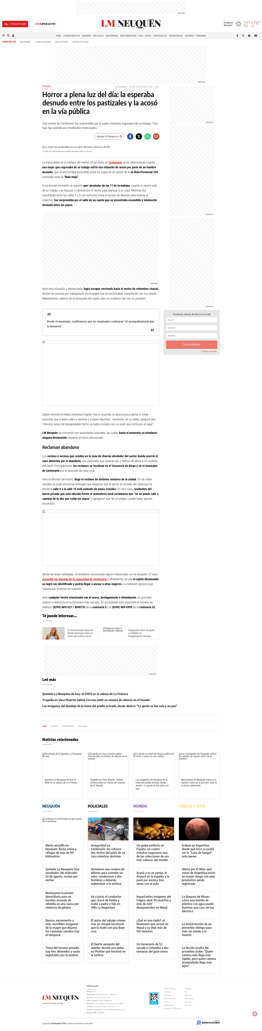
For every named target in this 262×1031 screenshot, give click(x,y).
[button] (3, 36)
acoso (132, 87)
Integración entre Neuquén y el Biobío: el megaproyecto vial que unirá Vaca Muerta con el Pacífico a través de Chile (141, 636)
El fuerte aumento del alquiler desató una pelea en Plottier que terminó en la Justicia (108, 949)
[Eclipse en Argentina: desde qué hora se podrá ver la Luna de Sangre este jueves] (199, 829)
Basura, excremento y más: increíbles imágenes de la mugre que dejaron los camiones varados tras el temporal (62, 927)
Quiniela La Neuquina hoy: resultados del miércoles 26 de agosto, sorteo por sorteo (62, 874)
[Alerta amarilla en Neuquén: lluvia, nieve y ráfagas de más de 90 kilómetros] (62, 829)
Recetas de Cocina (80, 42)
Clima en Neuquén (43, 42)
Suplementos (168, 1005)
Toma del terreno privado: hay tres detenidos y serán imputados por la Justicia (62, 951)
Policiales (98, 36)
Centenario (115, 162)
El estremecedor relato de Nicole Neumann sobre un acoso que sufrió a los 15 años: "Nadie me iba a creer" (80, 636)
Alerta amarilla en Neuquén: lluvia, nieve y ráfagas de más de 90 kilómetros (61, 850)
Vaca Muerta (24, 42)
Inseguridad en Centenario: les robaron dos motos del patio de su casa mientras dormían (108, 850)
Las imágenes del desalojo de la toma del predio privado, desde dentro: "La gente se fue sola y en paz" (109, 706)
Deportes (189, 36)
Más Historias (61, 42)
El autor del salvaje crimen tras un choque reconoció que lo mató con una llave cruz (108, 925)
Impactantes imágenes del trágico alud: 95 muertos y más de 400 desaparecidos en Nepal (153, 902)
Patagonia (201, 36)
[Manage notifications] (254, 1013)
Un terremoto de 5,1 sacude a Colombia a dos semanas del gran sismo (152, 947)
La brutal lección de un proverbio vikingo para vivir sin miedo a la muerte (197, 929)
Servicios (188, 1005)
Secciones (188, 1002)
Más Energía (112, 36)
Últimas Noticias (72, 36)
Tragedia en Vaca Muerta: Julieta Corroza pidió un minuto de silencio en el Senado (96, 700)
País (141, 36)
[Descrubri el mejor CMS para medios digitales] (208, 1025)
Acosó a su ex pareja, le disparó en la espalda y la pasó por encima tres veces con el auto (152, 878)
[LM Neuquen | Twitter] (244, 35)
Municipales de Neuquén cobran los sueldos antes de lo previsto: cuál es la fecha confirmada (199, 782)
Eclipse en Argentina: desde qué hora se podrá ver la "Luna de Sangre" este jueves (198, 850)
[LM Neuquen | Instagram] (250, 35)
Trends (166, 1002)
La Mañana (121, 87)
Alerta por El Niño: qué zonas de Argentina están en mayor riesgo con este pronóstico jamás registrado (198, 876)
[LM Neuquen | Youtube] (256, 35)
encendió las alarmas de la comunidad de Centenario (74, 579)
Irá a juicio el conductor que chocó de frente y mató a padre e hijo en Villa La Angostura (106, 902)
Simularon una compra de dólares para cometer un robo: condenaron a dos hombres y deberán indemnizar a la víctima (107, 876)
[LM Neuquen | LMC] (45, 24)
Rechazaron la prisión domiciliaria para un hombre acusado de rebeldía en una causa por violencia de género (62, 900)
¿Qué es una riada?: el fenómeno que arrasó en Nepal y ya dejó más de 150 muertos (152, 925)
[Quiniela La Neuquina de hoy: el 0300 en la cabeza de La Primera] (62, 763)
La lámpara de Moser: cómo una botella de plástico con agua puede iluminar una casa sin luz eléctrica (198, 904)
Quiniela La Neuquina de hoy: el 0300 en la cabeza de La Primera (85, 694)
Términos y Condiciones (172, 1008)
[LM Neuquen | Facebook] (238, 35)
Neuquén (86, 36)
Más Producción (128, 36)
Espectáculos (160, 36)
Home (58, 36)
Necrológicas (176, 36)
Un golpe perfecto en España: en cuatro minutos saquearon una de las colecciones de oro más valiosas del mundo (152, 852)
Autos (148, 36)
